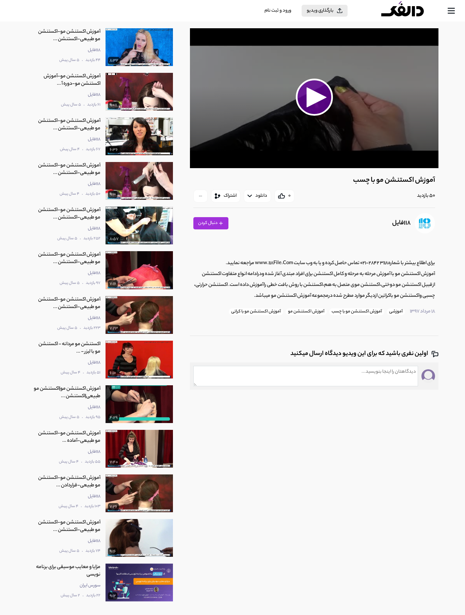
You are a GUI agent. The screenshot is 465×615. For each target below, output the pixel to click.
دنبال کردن (208, 223)
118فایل (401, 223)
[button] (314, 97)
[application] (314, 98)
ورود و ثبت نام (277, 11)
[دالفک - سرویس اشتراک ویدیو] (408, 10)
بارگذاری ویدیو (320, 11)
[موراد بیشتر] (200, 196)
